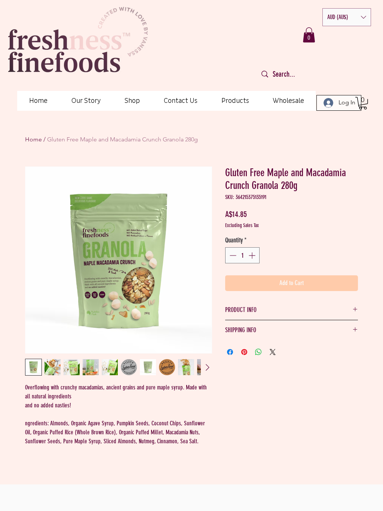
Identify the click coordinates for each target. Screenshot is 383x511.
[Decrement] (232, 255)
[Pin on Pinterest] (244, 352)
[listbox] (346, 17)
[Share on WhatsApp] (258, 352)
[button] (346, 17)
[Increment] (252, 255)
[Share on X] (272, 352)
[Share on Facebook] (230, 352)
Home (33, 139)
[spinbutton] (242, 255)
